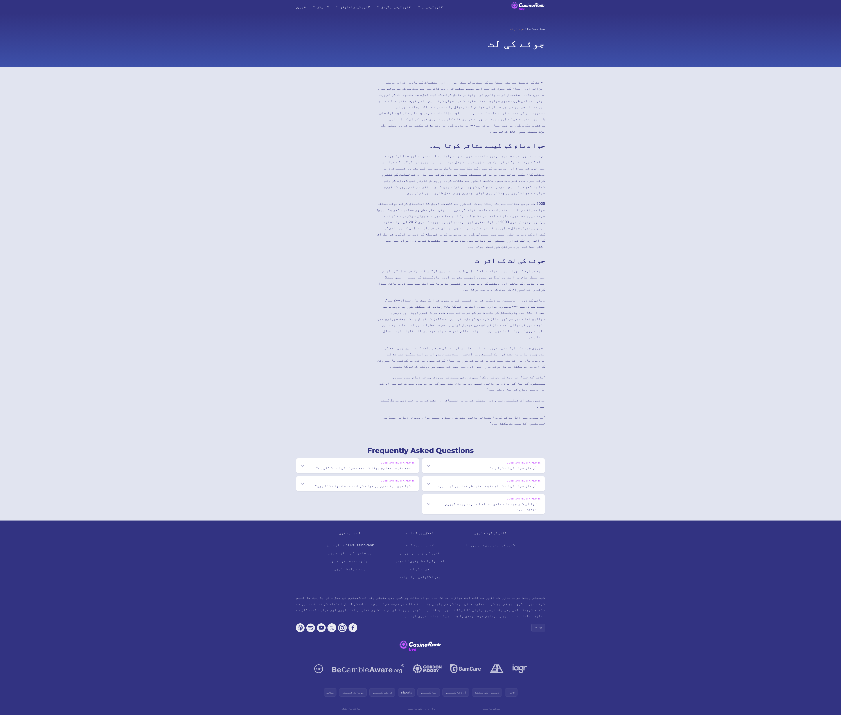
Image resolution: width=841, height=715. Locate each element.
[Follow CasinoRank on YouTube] (321, 627)
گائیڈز (323, 7)
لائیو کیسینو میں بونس (420, 553)
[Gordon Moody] (427, 668)
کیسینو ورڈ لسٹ (420, 545)
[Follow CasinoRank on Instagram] (342, 627)
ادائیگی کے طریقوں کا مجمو (420, 560)
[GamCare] (465, 668)
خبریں (301, 7)
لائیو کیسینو (432, 7)
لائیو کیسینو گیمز (396, 7)
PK (540, 628)
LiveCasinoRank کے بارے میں (350, 545)
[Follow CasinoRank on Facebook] (353, 627)
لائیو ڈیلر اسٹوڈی (355, 7)
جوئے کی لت (419, 568)
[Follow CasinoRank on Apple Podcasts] (300, 627)
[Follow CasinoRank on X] (331, 627)
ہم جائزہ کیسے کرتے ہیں (349, 553)
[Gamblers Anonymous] (497, 668)
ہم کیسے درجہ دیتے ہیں (349, 560)
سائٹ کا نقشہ (350, 708)
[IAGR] (519, 668)
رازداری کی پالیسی (421, 708)
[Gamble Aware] (368, 668)
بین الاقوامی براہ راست (420, 576)
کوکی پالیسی (491, 708)
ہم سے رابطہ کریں (349, 568)
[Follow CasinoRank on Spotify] (310, 627)
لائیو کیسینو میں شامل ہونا (490, 545)
